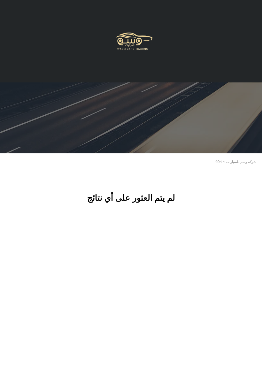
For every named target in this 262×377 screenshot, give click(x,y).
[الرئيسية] (131, 41)
